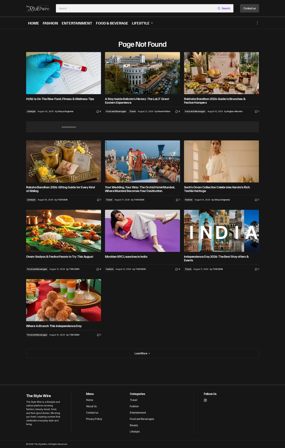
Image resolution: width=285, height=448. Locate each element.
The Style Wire (38, 396)
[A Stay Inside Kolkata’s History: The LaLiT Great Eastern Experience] (142, 73)
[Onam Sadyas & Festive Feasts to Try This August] (63, 231)
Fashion (188, 199)
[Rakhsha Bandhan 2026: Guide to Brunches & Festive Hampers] (221, 73)
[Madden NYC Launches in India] (142, 231)
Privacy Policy (94, 419)
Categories (137, 393)
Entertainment (138, 412)
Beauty (134, 425)
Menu (90, 393)
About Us (91, 406)
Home (89, 400)
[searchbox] (136, 8)
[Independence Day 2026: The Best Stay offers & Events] (221, 231)
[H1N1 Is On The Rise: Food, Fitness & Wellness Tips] (63, 73)
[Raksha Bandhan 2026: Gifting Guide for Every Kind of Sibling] (63, 161)
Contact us (92, 412)
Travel (132, 111)
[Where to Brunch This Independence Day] (63, 300)
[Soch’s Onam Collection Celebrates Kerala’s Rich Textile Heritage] (221, 161)
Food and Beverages (116, 111)
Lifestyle (31, 111)
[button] (257, 23)
